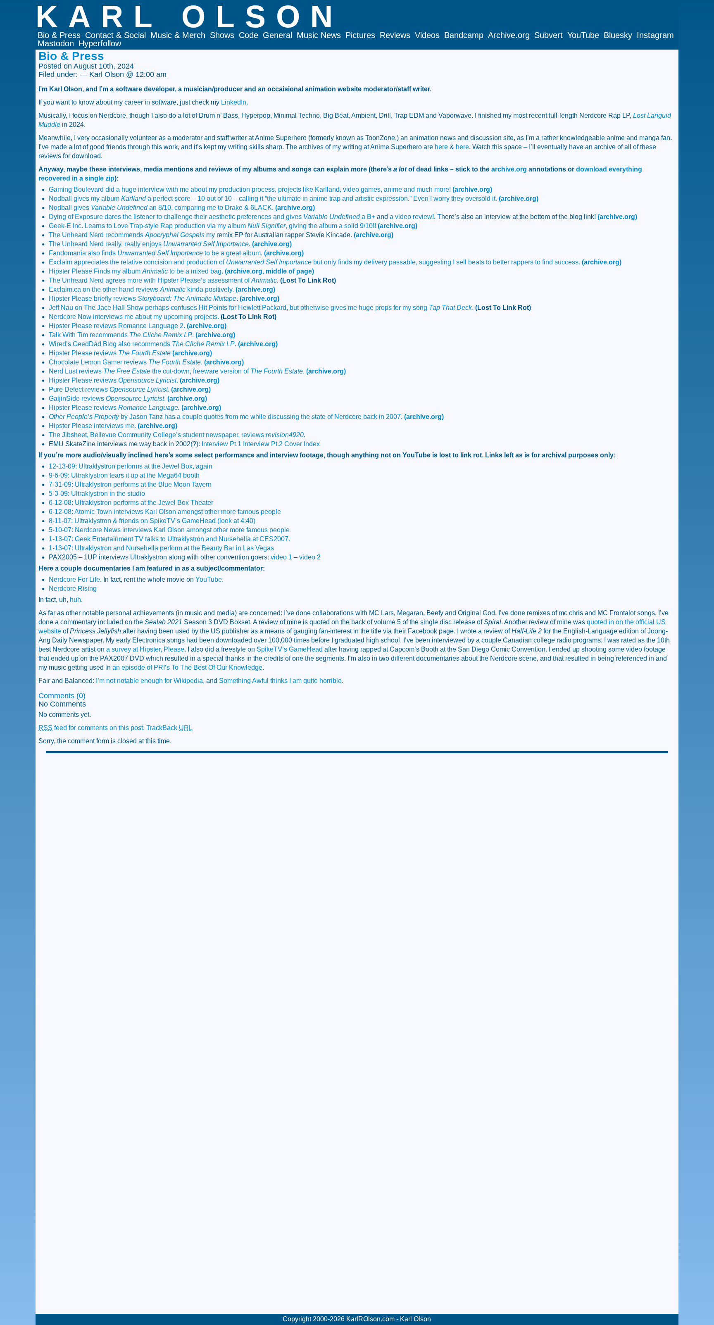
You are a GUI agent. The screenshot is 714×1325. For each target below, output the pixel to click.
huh (75, 599)
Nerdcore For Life (74, 579)
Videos (427, 35)
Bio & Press (59, 35)
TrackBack (169, 727)
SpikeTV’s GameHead (290, 649)
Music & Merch (177, 35)
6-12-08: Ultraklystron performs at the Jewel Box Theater (131, 502)
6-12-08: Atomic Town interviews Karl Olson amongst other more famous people (165, 511)
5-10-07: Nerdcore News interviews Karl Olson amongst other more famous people (169, 529)
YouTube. (209, 579)
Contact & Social (115, 35)
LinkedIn (233, 102)
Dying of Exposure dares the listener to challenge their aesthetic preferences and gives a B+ (212, 216)
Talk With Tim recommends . (121, 334)
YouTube (583, 35)
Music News (319, 35)
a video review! (412, 216)
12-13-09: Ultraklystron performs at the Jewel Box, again (130, 466)
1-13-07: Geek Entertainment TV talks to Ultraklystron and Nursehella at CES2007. (169, 538)
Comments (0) (62, 696)
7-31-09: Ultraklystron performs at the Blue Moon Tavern (130, 484)
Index (312, 443)
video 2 (310, 557)
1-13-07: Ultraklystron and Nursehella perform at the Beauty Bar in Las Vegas (161, 548)
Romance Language (148, 407)
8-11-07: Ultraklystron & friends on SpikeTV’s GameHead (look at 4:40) (152, 520)
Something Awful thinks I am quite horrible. (281, 680)
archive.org (509, 169)
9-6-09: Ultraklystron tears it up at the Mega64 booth (124, 475)
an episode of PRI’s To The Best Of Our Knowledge (187, 667)
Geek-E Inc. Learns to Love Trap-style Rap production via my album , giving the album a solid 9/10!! (212, 225)
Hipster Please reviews (110, 353)
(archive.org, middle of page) (269, 271)
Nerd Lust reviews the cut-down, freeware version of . (177, 371)
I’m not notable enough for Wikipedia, (150, 680)
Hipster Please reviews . (113, 380)
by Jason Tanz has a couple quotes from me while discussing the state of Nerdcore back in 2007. (225, 416)
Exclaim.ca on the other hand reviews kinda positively (140, 289)
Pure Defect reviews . (109, 389)
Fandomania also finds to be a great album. (155, 253)
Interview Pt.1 (221, 443)
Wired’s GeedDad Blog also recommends (142, 343)
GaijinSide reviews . (107, 398)
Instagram (655, 35)
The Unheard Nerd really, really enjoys (149, 243)
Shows (222, 35)
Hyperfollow (100, 43)
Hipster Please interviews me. (92, 425)
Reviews (395, 35)
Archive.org (509, 35)
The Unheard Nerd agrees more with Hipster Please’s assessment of (163, 280)
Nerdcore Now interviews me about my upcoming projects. (134, 316)
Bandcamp (463, 35)
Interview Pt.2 (263, 443)
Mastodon (56, 43)
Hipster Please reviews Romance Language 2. (117, 325)
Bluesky (618, 35)
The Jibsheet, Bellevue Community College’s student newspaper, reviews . (177, 434)
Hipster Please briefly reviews (142, 298)
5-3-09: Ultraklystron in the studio (97, 493)
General (277, 35)
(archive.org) (472, 189)
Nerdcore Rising (73, 588)
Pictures (360, 35)
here (441, 146)
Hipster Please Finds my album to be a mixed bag (135, 271)
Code (248, 35)
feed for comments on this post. (91, 727)
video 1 (281, 557)
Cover (293, 443)
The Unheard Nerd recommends (127, 234)
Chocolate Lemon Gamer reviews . (125, 362)
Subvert (548, 35)
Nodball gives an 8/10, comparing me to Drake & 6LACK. (161, 207)
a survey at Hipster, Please (145, 649)
